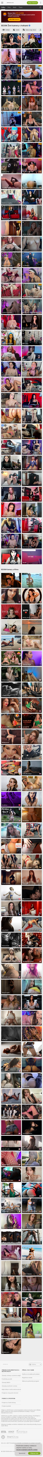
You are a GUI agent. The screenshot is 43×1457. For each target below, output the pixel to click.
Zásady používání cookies (9, 1386)
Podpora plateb (6, 1406)
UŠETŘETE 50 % (14, 19)
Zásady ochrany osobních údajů (11, 1375)
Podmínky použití (7, 1379)
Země (17, 30)
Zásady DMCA (6, 1382)
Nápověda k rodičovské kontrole (11, 1389)
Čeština (34, 1364)
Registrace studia (27, 1377)
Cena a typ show (31, 30)
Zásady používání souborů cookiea (26, 1449)
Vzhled (7, 30)
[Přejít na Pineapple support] (3, 1437)
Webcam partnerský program (30, 1381)
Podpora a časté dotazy (9, 1402)
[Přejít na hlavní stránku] (13, 3)
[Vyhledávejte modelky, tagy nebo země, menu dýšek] (40, 7)
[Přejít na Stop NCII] (13, 1437)
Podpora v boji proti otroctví (10, 1393)
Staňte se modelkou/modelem (31, 1374)
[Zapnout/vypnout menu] (2, 2)
